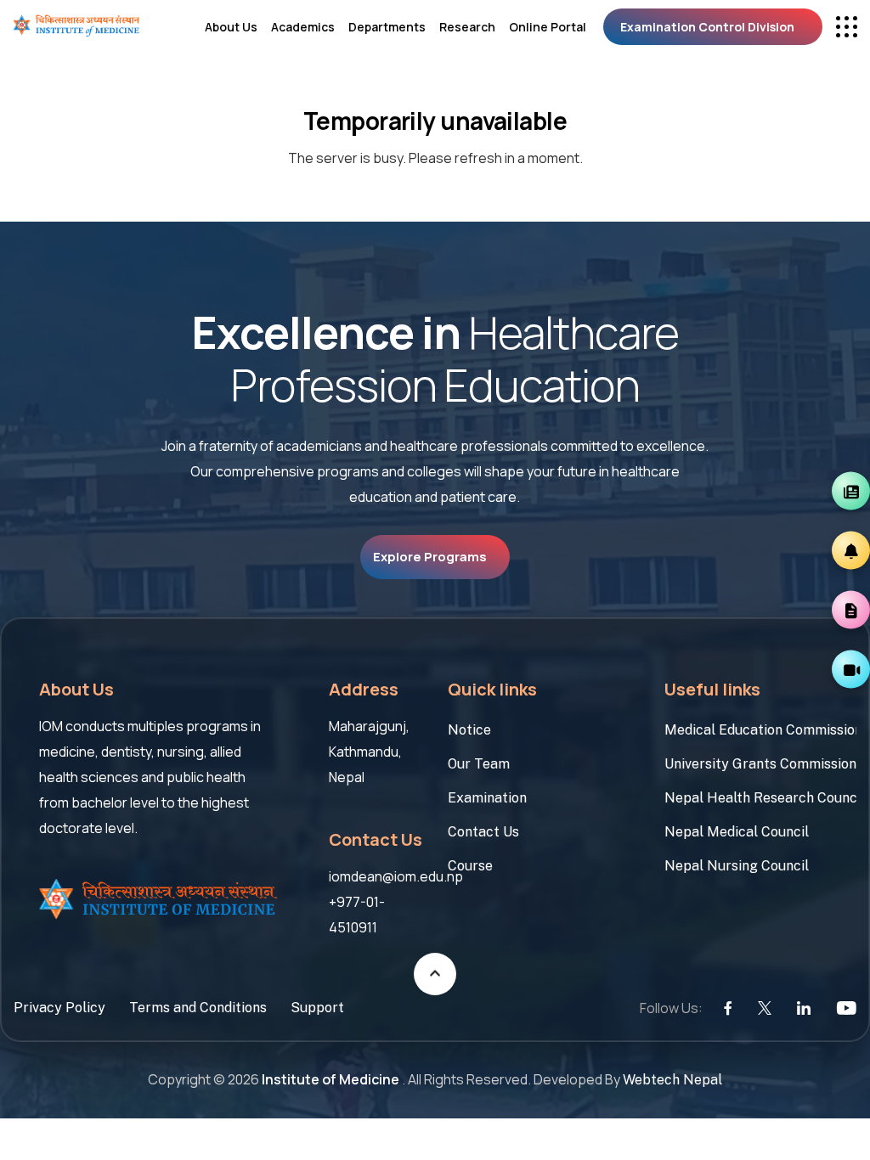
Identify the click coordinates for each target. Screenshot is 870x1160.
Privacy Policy (59, 1008)
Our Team (479, 764)
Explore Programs (430, 557)
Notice (469, 730)
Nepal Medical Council (736, 832)
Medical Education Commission (760, 730)
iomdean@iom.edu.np (396, 876)
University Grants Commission (760, 764)
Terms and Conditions (198, 1008)
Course (470, 866)
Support (317, 1008)
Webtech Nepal (672, 1080)
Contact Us (483, 832)
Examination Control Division (707, 27)
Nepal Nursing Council (736, 866)
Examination (487, 798)
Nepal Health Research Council (760, 798)
